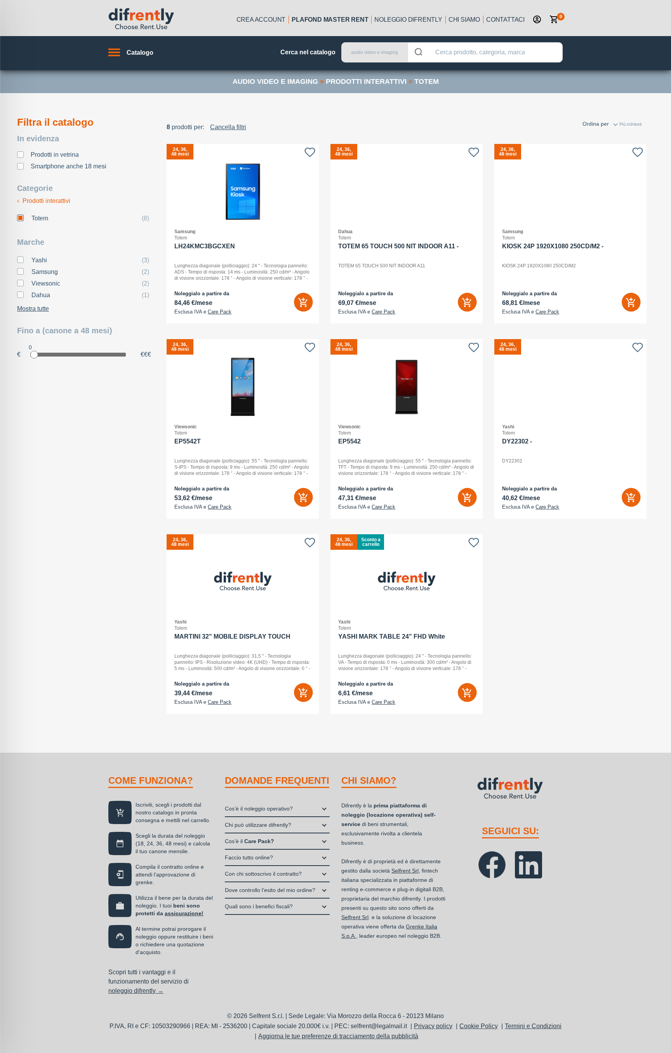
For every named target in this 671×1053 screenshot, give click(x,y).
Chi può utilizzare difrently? (258, 825)
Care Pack (219, 312)
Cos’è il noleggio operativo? (259, 808)
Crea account (261, 19)
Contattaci (505, 19)
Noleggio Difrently (408, 19)
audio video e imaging (275, 81)
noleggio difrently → (135, 990)
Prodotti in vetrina (55, 154)
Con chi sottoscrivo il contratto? (263, 874)
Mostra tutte (33, 308)
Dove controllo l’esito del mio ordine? (270, 890)
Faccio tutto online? (249, 857)
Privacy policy (433, 1026)
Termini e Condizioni (533, 1026)
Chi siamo (464, 19)
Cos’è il (249, 841)
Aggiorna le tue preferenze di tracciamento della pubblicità (338, 1036)
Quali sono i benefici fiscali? (259, 906)
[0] (554, 19)
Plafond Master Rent (330, 19)
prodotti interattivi (366, 81)
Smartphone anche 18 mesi (68, 166)
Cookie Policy (478, 1026)
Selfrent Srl (405, 871)
